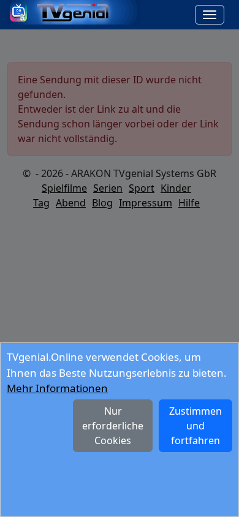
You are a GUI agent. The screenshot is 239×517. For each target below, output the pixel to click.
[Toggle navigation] (209, 15)
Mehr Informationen (57, 388)
